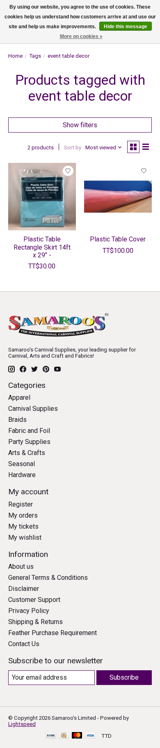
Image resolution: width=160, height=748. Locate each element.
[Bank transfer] (51, 736)
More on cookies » (81, 36)
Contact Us (23, 644)
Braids (17, 420)
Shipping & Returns (35, 622)
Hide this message (125, 26)
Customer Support (34, 600)
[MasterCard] (77, 736)
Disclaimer (23, 589)
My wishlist (24, 537)
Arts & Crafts (26, 453)
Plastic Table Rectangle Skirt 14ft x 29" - (42, 247)
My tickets (23, 526)
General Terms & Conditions (48, 577)
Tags (35, 56)
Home (15, 56)
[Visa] (90, 736)
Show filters (80, 125)
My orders (23, 515)
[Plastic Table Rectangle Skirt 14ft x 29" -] (42, 196)
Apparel (19, 397)
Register (20, 504)
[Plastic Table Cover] (118, 196)
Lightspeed (22, 724)
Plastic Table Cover (118, 239)
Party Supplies (29, 442)
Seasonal (21, 464)
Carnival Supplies (33, 408)
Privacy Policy (28, 611)
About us (21, 566)
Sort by (72, 147)
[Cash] (64, 736)
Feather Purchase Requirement (52, 633)
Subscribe (124, 677)
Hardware (22, 475)
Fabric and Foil (29, 431)
